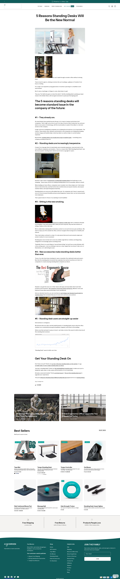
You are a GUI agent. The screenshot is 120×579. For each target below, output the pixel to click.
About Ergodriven (71, 554)
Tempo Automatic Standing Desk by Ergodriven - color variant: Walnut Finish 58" (39, 474)
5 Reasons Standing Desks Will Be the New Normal (53, 377)
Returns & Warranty (72, 551)
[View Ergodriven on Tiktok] (8, 577)
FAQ (68, 547)
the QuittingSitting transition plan (63, 368)
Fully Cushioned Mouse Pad (23, 506)
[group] (60, 1)
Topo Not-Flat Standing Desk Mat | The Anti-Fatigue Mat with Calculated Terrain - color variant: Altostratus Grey (15, 473)
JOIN (97, 559)
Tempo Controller (66, 467)
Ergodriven (61, 578)
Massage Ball (41, 506)
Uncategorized (40, 381)
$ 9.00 (62, 509)
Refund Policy (70, 558)
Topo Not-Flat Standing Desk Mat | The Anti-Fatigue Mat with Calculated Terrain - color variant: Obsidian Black (14, 473)
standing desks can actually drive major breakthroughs (57, 137)
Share (39, 385)
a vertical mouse (58, 373)
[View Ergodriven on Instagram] (5, 577)
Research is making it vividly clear (61, 222)
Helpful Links (71, 544)
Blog (68, 572)
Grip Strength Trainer (68, 506)
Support (69, 565)
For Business (53, 560)
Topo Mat (17, 467)
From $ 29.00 (87, 471)
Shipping (69, 549)
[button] (46, 6)
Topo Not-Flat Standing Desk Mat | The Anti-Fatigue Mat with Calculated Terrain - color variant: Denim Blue (17, 473)
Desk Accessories (55, 558)
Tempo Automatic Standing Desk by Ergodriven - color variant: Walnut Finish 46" (37, 474)
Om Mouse (87, 467)
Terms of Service (71, 556)
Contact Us (70, 560)
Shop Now (102, 430)
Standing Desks (54, 556)
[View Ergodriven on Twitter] (15, 577)
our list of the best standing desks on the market (64, 364)
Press (68, 570)
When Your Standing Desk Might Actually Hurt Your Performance (35, 415)
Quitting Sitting (81, 377)
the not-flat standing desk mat (73, 373)
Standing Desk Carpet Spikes (93, 506)
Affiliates (69, 563)
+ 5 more (44, 474)
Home (51, 547)
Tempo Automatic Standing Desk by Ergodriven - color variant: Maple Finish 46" (40, 474)
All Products (53, 549)
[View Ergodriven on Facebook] (12, 577)
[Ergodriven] (13, 6)
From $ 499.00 (41, 472)
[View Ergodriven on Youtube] (18, 577)
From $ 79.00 (17, 471)
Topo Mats (53, 551)
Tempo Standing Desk (44, 467)
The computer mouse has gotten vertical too (61, 288)
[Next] (115, 1)
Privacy (69, 567)
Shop (51, 544)
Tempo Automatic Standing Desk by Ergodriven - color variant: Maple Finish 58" (41, 474)
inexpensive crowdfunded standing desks (59, 180)
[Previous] (4, 1)
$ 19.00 (86, 509)
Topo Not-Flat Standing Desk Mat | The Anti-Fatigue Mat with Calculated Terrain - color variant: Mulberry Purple (18, 473)
